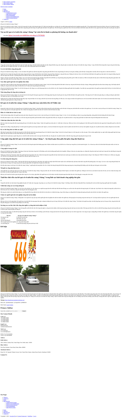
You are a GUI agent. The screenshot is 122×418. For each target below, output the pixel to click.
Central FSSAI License (11, 402)
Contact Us (5, 398)
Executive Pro (13, 416)
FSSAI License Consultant (6, 6)
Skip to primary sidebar (8, 4)
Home (4, 400)
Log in (34, 416)
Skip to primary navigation (9, 1)
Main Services (6, 401)
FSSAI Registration (10, 406)
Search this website (5, 311)
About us (5, 397)
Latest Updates (9, 305)
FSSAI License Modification (12, 403)
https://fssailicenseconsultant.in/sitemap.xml (14, 300)
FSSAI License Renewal (11, 405)
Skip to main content (8, 3)
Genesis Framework (22, 416)
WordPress (30, 416)
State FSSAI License (11, 407)
